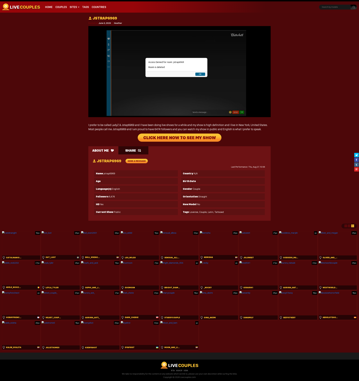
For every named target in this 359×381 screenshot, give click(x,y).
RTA (173, 370)
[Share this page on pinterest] (356, 169)
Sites (73, 7)
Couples (61, 7)
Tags (85, 7)
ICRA (186, 370)
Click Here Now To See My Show (179, 137)
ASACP (179, 370)
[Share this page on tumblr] (356, 164)
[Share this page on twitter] (356, 155)
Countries (99, 7)
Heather (118, 23)
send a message (137, 161)
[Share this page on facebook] (356, 160)
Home (49, 7)
